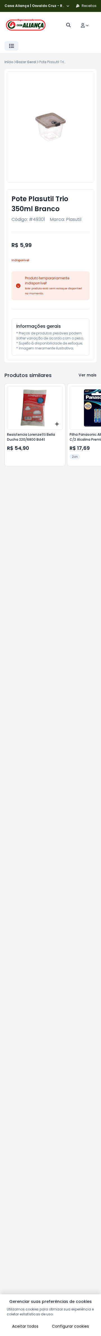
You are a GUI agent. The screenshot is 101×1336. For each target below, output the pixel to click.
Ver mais (88, 375)
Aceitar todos (25, 1326)
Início (8, 62)
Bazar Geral (26, 62)
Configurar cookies (70, 1326)
